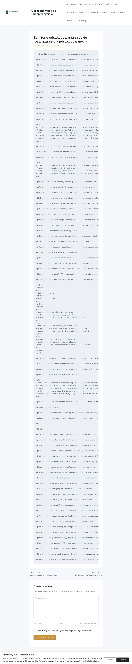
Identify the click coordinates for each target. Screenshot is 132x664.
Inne (103, 12)
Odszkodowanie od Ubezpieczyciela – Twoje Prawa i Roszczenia (92, 4)
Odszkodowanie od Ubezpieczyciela (43, 12)
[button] (75, 12)
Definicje (70, 12)
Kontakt (70, 21)
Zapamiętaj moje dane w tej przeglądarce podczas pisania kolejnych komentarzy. (64, 631)
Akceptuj (123, 660)
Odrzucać (110, 660)
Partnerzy (82, 21)
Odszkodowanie (116, 12)
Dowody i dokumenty (87, 12)
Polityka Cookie (93, 661)
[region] (66, 658)
